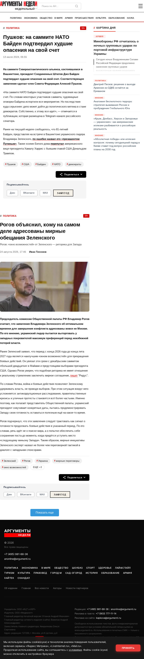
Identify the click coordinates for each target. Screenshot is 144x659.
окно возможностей (14, 467)
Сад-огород (73, 572)
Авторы (57, 588)
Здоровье (105, 567)
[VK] (131, 6)
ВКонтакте (28, 193)
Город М (56, 572)
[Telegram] (122, 6)
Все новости (42, 588)
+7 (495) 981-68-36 (16, 554)
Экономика (31, 18)
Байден (40, 164)
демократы (74, 164)
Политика (16, 18)
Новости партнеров (77, 588)
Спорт (90, 567)
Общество (46, 18)
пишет (74, 375)
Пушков (10, 164)
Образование (116, 18)
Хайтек (9, 578)
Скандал (24, 578)
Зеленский (9, 460)
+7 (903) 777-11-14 (106, 613)
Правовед (40, 572)
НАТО (56, 164)
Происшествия (84, 18)
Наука (130, 18)
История (92, 572)
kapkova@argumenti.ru (108, 617)
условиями (75, 649)
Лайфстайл (123, 567)
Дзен (12, 193)
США (25, 164)
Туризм (9, 572)
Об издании (10, 588)
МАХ (45, 193)
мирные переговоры (66, 460)
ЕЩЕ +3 (37, 467)
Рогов (26, 460)
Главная (26, 588)
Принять (128, 648)
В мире (58, 18)
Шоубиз (77, 567)
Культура (101, 18)
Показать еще (45, 512)
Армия (69, 18)
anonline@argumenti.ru (17, 558)
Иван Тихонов (38, 252)
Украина (42, 460)
